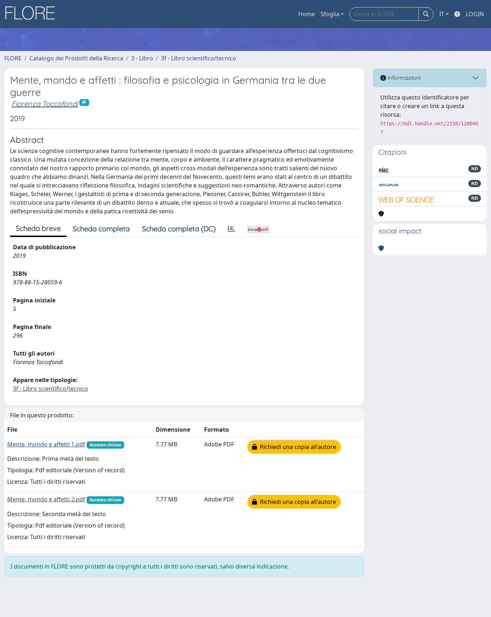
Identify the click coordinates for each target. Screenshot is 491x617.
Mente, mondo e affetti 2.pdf (46, 499)
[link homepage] (32, 14)
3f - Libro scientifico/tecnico (198, 58)
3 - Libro (142, 58)
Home (306, 14)
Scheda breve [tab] (38, 228)
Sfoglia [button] (330, 14)
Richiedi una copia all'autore (296, 447)
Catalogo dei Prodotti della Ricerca (76, 58)
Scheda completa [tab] (101, 228)
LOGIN (475, 14)
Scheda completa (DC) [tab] (179, 228)
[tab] (231, 228)
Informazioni (403, 77)
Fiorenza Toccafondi (45, 103)
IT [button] (441, 14)
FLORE (13, 58)
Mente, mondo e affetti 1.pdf (46, 444)
